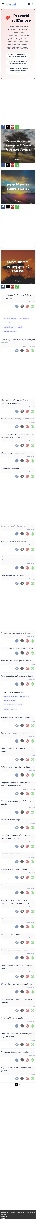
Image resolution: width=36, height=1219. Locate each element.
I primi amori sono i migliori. (12, 885)
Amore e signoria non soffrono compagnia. (17, 419)
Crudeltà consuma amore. (11, 854)
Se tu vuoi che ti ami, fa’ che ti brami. (15, 717)
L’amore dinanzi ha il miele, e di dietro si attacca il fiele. (17, 296)
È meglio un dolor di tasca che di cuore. (16, 1052)
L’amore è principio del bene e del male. (16, 984)
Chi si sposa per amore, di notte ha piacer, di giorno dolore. (17, 1035)
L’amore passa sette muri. (11, 919)
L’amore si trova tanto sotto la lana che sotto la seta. (16, 802)
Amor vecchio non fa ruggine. (12, 1018)
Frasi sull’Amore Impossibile (13, 327)
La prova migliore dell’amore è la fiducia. (17, 676)
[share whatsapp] (17, 127)
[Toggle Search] (33, 4)
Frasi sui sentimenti (10, 331)
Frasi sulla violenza (10, 319)
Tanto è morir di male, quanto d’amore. (16, 660)
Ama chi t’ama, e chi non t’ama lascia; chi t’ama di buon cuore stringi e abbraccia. (17, 901)
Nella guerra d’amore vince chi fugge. (16, 767)
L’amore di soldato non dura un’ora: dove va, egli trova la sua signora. (17, 435)
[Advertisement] (18, 102)
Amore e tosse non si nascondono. (14, 869)
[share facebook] (3, 127)
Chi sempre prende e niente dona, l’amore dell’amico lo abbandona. (17, 401)
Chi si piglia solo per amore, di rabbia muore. (16, 750)
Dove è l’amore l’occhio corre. (13, 526)
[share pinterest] (12, 127)
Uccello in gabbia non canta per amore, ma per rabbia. (18, 341)
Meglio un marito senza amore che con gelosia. (16, 1069)
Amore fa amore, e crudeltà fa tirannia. (16, 633)
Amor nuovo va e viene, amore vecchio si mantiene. (17, 1001)
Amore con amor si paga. (10, 820)
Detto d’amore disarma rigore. (13, 575)
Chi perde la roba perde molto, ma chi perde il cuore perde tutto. (15, 784)
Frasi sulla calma (9, 323)
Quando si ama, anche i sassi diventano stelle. (16, 966)
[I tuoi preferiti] (29, 4)
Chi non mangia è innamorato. (13, 453)
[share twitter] (8, 127)
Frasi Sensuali (24, 319)
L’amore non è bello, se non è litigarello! (17, 648)
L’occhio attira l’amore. (10, 468)
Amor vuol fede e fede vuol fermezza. (15, 541)
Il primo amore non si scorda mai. (14, 950)
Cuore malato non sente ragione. (13, 733)
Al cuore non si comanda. (11, 934)
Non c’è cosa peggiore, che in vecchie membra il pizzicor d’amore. (15, 836)
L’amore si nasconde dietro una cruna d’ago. (15, 558)
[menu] (3, 4)
